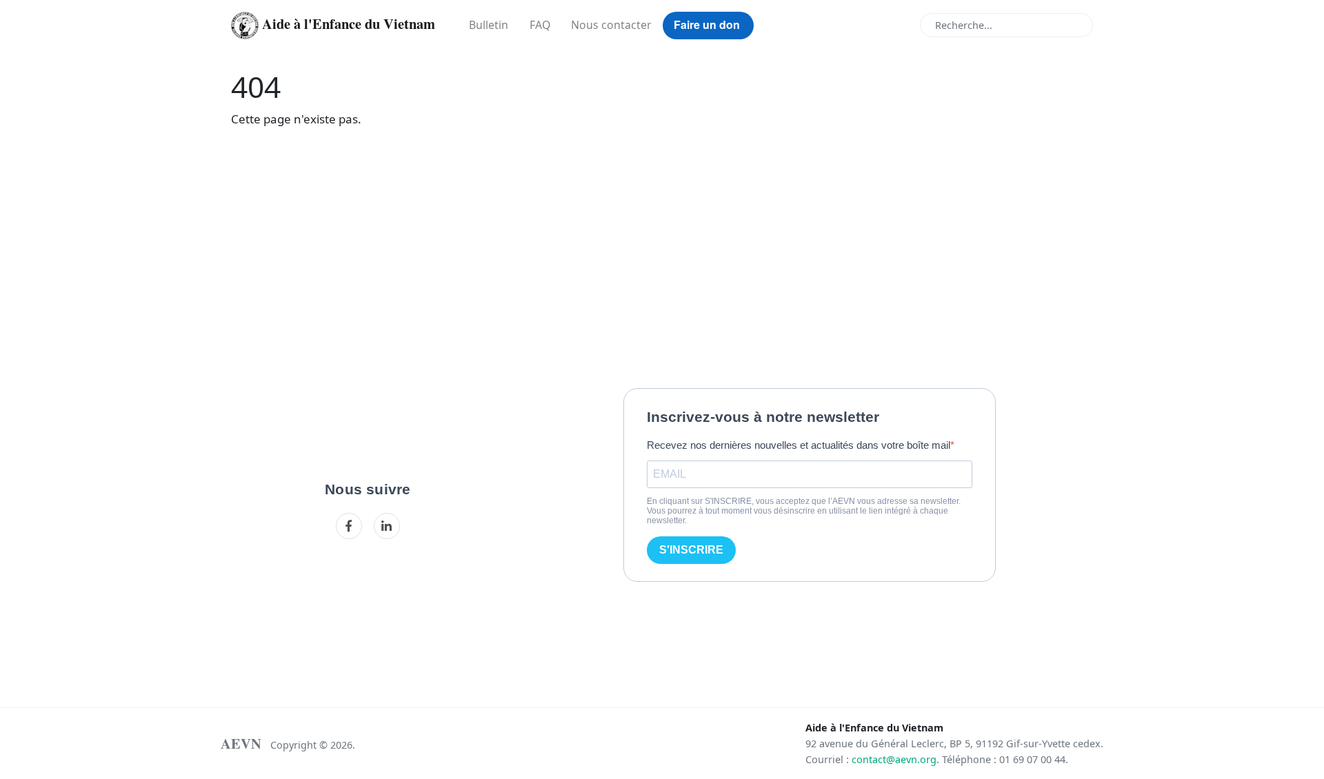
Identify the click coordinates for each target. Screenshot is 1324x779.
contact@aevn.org (894, 759)
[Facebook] (349, 526)
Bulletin (488, 24)
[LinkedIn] (387, 526)
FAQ (540, 24)
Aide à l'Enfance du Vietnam (874, 727)
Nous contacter (611, 24)
